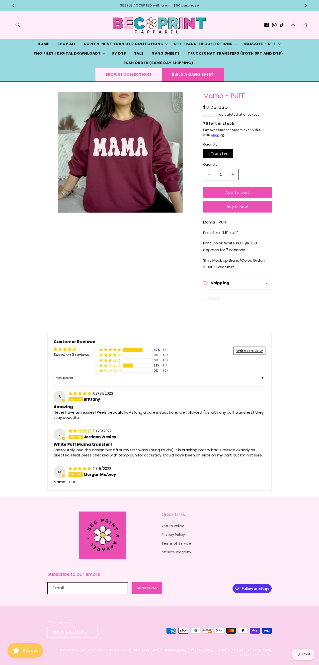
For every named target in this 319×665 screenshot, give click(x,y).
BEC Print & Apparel (87, 650)
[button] (17, 24)
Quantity (210, 164)
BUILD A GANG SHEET (193, 74)
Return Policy (172, 525)
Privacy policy (202, 650)
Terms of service (230, 650)
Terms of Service (176, 543)
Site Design (116, 650)
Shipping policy (260, 650)
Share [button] (214, 298)
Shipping (210, 114)
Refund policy (175, 650)
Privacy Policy (173, 534)
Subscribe (147, 588)
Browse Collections (128, 74)
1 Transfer (218, 153)
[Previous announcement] (13, 5)
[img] (80, 393)
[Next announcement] (305, 5)
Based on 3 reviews (71, 354)
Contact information (256, 655)
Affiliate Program (176, 552)
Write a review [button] (249, 350)
